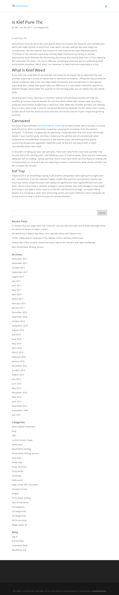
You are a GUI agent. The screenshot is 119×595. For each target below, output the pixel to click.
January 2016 (18, 361)
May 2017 (16, 290)
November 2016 (19, 316)
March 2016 (17, 352)
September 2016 (20, 325)
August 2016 (18, 330)
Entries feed (18, 541)
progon (15, 493)
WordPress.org (19, 550)
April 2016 (17, 348)
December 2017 (19, 258)
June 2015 (16, 383)
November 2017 (19, 263)
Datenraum (17, 444)
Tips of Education (20, 502)
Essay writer (18, 471)
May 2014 (16, 397)
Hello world (17, 480)
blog (14, 431)
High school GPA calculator (25, 484)
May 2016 (16, 343)
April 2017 (17, 294)
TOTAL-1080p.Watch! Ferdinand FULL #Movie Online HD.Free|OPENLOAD (47, 238)
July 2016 (16, 334)
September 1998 (20, 410)
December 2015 (19, 365)
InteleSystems (99, 591)
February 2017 (19, 303)
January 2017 (18, 307)
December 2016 (19, 312)
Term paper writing (21, 498)
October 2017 (18, 267)
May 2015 (16, 388)
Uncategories (18, 507)
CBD (14, 435)
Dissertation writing (21, 449)
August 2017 (18, 276)
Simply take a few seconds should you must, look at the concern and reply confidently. (54, 242)
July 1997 (16, 415)
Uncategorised (19, 511)
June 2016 (16, 339)
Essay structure (19, 466)
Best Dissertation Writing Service (28, 247)
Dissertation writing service (25, 453)
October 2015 (18, 370)
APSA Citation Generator (23, 426)
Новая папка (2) (19, 524)
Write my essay (19, 520)
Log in (15, 536)
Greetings (16, 475)
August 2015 (18, 374)
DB (16, 27)
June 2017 (16, 285)
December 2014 (19, 392)
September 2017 (20, 272)
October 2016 (18, 321)
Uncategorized (41, 27)
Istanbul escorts (19, 489)
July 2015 (16, 379)
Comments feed (19, 545)
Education (17, 457)
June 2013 (16, 401)
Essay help (17, 462)
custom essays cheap (22, 440)
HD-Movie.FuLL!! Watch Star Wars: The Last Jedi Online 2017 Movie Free (46, 233)
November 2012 (19, 406)
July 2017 (16, 281)
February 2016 (19, 356)
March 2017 (17, 299)
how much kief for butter (49, 125)
